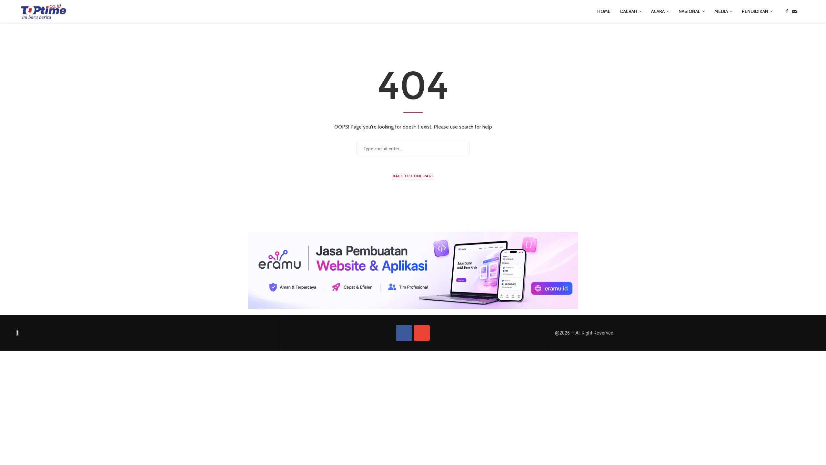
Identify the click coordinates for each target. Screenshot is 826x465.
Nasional (689, 11)
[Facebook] (787, 11)
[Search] (803, 11)
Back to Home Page (413, 175)
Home (603, 11)
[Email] (794, 11)
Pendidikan (755, 11)
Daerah (628, 11)
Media (721, 11)
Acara (658, 11)
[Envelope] (422, 333)
